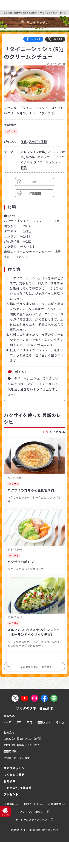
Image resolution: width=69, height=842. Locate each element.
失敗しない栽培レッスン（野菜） (23, 738)
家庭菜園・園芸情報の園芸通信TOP (20, 12)
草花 (29, 722)
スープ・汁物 (38, 141)
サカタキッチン (47, 12)
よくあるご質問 (14, 774)
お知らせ (9, 781)
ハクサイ (10, 131)
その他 (60, 722)
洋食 (24, 141)
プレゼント (11, 794)
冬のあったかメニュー (41, 157)
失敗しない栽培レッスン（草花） (23, 745)
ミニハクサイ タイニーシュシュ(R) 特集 (42, 162)
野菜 (19, 722)
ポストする (57, 39)
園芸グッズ (44, 722)
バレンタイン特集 (33, 152)
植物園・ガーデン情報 (17, 757)
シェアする (36, 39)
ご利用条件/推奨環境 (18, 788)
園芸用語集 (10, 751)
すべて (7, 722)
